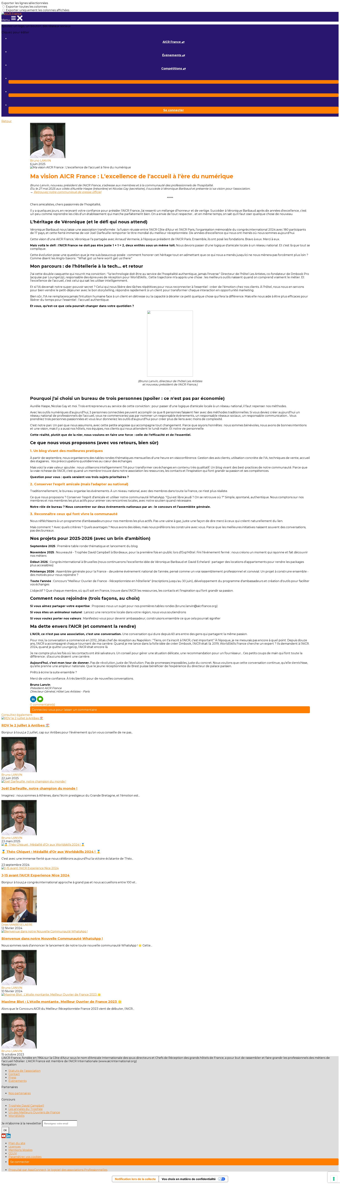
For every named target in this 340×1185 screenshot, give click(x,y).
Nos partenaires (19, 1093)
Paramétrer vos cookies (24, 1156)
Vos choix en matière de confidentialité (189, 1179)
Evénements (17, 1081)
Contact (14, 1074)
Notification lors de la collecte (135, 1179)
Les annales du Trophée (25, 1109)
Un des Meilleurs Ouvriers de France (34, 1112)
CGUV (12, 1153)
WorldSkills (16, 1115)
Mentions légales (20, 1150)
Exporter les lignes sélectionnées (24, 3)
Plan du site (16, 1143)
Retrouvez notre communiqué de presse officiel (67, 192)
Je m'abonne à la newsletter (21, 1123)
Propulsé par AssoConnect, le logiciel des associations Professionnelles (57, 1170)
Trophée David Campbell (26, 1105)
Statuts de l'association (24, 1070)
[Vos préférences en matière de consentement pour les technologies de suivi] (333, 1178)
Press (12, 1077)
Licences (14, 1146)
